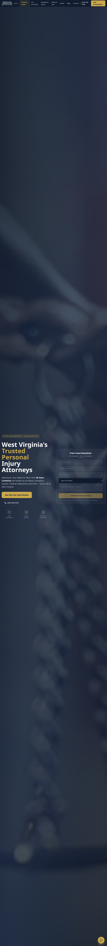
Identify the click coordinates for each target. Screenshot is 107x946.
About (62, 3)
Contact (75, 3)
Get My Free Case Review (17, 495)
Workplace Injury (44, 3)
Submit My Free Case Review (80, 496)
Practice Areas (24, 3)
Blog (68, 3)
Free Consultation (97, 3)
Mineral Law (54, 3)
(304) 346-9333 (13, 503)
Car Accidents (34, 3)
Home (16, 3)
